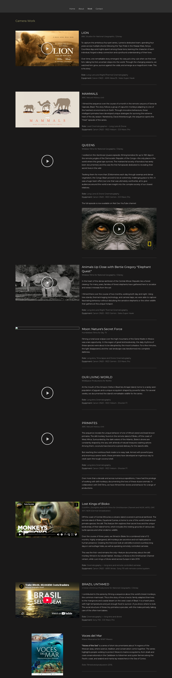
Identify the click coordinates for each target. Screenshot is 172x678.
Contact (99, 9)
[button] (47, 48)
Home (72, 9)
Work (90, 9)
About (81, 9)
